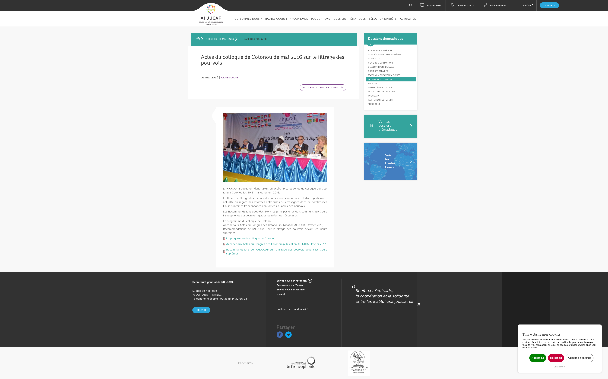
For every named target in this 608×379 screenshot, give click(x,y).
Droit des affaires (378, 71)
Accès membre (498, 5)
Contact (549, 5)
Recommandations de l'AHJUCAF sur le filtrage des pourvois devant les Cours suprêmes (276, 251)
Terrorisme (374, 104)
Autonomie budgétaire (380, 50)
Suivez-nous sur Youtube (291, 289)
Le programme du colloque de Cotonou (250, 238)
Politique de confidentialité (292, 309)
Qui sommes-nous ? (248, 18)
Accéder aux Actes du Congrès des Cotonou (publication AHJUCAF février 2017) (276, 244)
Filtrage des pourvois (380, 79)
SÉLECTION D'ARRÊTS (383, 18)
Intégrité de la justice (380, 87)
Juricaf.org (434, 5)
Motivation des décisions (381, 91)
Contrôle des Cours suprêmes (384, 54)
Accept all (538, 357)
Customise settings (579, 357)
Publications (320, 18)
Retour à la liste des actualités (322, 87)
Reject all (556, 357)
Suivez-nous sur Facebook (292, 280)
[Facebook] (280, 334)
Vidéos (527, 5)
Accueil (199, 39)
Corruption (374, 59)
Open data (373, 96)
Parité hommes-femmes (380, 100)
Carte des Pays (465, 5)
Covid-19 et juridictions (380, 63)
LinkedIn (281, 294)
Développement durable (381, 67)
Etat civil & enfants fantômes (384, 75)
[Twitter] (288, 334)
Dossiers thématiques (350, 18)
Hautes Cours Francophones (286, 18)
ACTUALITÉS (408, 18)
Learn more (560, 366)
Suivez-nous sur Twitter (290, 285)
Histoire (372, 83)
